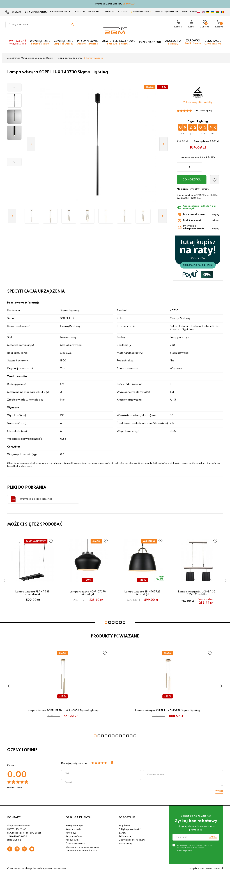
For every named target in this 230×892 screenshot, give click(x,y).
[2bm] (115, 32)
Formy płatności (74, 826)
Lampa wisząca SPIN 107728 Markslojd (142, 593)
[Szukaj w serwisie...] (72, 24)
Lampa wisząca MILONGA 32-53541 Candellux (197, 593)
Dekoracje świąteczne (166, 12)
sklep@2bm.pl (14, 840)
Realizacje (79, 12)
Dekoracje (212, 42)
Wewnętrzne (40, 42)
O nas (33, 12)
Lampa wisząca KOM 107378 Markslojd (88, 593)
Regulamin (124, 826)
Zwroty (122, 833)
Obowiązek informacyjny (132, 840)
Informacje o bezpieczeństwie (36, 499)
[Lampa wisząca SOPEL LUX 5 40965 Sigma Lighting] (142, 216)
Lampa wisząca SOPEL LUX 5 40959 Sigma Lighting (167, 710)
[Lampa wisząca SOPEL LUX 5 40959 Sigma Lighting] (68, 216)
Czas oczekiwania (75, 843)
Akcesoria (173, 42)
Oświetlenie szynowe (118, 42)
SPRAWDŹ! (129, 4)
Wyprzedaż (17, 42)
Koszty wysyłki (73, 829)
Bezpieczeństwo (74, 836)
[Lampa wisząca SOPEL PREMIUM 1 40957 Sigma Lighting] (31, 216)
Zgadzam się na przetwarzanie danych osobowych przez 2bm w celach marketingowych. (194, 848)
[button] (14, 87)
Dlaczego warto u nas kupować (82, 847)
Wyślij (219, 791)
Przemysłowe (87, 42)
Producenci (94, 12)
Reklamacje (125, 836)
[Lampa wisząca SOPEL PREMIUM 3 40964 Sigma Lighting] (124, 216)
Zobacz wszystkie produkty (197, 102)
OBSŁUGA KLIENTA (78, 817)
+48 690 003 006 (17, 836)
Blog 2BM (122, 12)
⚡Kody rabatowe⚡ (141, 12)
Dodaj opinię (205, 111)
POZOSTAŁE (127, 817)
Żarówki (193, 42)
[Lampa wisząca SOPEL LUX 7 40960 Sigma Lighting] (87, 216)
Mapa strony (125, 843)
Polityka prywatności (130, 829)
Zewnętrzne (63, 42)
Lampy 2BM (109, 12)
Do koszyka (192, 179)
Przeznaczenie (150, 42)
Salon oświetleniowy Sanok (55, 12)
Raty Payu (71, 833)
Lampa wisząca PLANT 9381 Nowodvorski (32, 593)
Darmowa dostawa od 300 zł (82, 851)
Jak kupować (72, 840)
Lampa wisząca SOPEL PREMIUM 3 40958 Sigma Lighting (62, 710)
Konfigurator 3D (191, 12)
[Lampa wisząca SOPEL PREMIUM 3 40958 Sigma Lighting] (50, 216)
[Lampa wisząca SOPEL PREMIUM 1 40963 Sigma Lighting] (105, 216)
